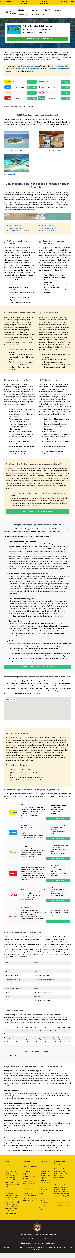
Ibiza (66, 691)
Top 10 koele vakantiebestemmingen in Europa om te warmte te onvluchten (30, 1192)
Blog (44, 15)
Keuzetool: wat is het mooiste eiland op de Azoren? (29, 1183)
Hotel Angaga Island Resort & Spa (51, 151)
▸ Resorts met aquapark (15, 228)
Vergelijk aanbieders (23, 66)
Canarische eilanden (44, 1190)
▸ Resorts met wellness (47, 230)
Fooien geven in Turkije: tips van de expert (30, 1199)
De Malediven (37, 1235)
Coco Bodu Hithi (10, 174)
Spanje (43, 1194)
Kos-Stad (54, 691)
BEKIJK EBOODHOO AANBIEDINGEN (37, 39)
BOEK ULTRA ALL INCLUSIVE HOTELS (37, 511)
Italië (42, 1198)
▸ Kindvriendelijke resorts (15, 225)
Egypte (43, 1200)
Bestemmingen (35, 10)
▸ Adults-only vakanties (47, 225)
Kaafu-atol (37, 967)
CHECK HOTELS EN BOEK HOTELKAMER (37, 667)
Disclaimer (39, 1239)
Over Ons (32, 1239)
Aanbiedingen (23, 15)
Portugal (43, 1196)
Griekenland (44, 1202)
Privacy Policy (48, 1239)
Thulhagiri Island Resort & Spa (14, 151)
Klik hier (6, 107)
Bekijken (32, 82)
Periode (34, 15)
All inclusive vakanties (25, 1235)
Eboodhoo (37, 971)
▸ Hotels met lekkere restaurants (18, 230)
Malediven (37, 962)
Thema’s (47, 10)
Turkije (42, 1187)
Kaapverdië (36, 693)
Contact (25, 1239)
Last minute (58, 10)
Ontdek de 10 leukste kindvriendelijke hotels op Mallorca (29, 1168)
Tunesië (43, 1209)
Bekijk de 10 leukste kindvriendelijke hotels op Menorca (29, 1176)
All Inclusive (22, 10)
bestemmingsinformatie (57, 68)
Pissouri (60, 691)
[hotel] (14, 29)
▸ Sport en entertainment (47, 228)
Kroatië (43, 1207)
